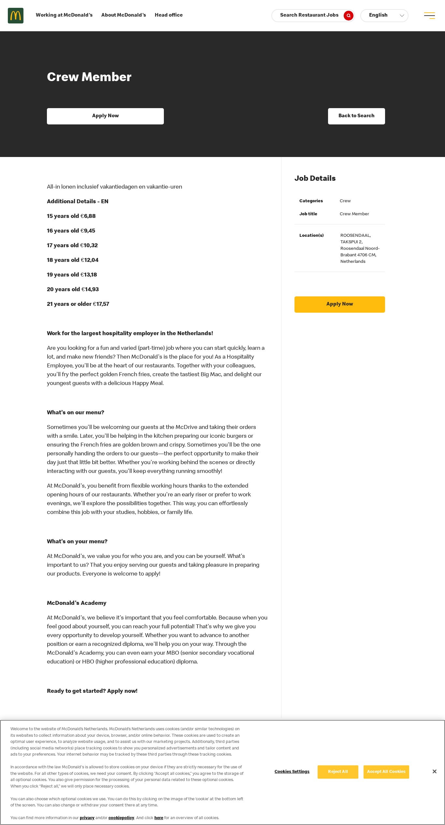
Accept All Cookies (386, 772)
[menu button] (429, 15)
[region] (222, 772)
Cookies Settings (292, 772)
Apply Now (105, 116)
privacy (87, 818)
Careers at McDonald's (15, 15)
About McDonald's (123, 15)
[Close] (434, 771)
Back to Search (356, 116)
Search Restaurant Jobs (309, 15)
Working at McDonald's (64, 15)
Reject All (338, 772)
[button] (384, 15)
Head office (169, 15)
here (158, 818)
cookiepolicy (121, 818)
